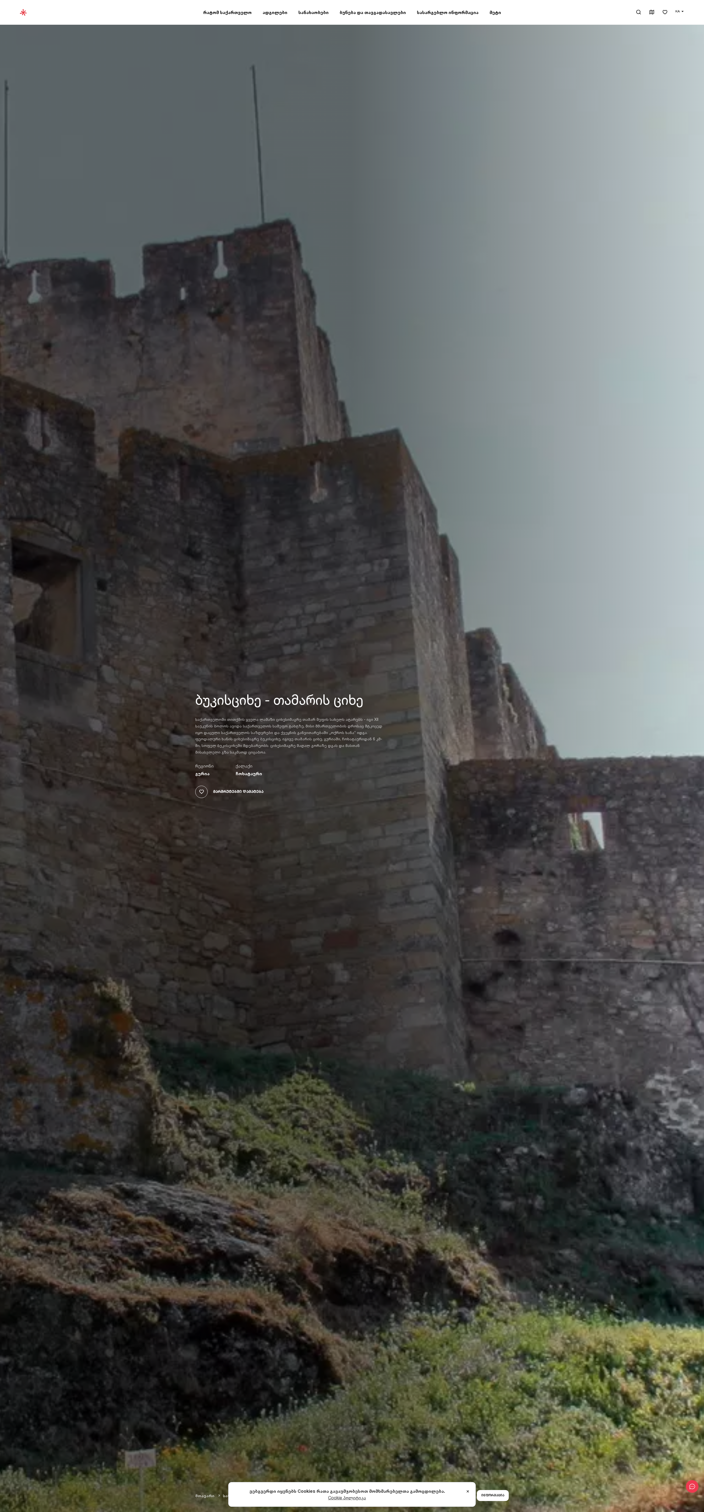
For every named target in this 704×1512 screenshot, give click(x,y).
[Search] (638, 12)
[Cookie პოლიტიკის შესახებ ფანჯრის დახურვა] (468, 1491)
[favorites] (665, 12)
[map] (651, 12)
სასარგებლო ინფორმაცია (448, 12)
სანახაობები (313, 12)
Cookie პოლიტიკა (347, 1497)
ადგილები (275, 12)
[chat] (692, 1486)
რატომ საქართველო (227, 12)
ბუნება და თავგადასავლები (373, 12)
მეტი (495, 12)
